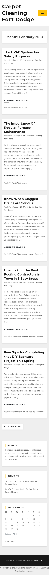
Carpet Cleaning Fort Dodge (18, 13)
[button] (42, 13)
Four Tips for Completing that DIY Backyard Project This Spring (24, 357)
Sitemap (30, 571)
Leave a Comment (35, 254)
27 (12, 529)
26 (6, 529)
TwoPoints (37, 560)
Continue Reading (15, 100)
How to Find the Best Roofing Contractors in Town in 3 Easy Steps (22, 274)
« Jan (7, 541)
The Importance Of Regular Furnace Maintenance (19, 128)
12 (6, 522)
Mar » (12, 541)
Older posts (14, 426)
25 (39, 525)
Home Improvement (20, 336)
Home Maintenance (19, 107)
